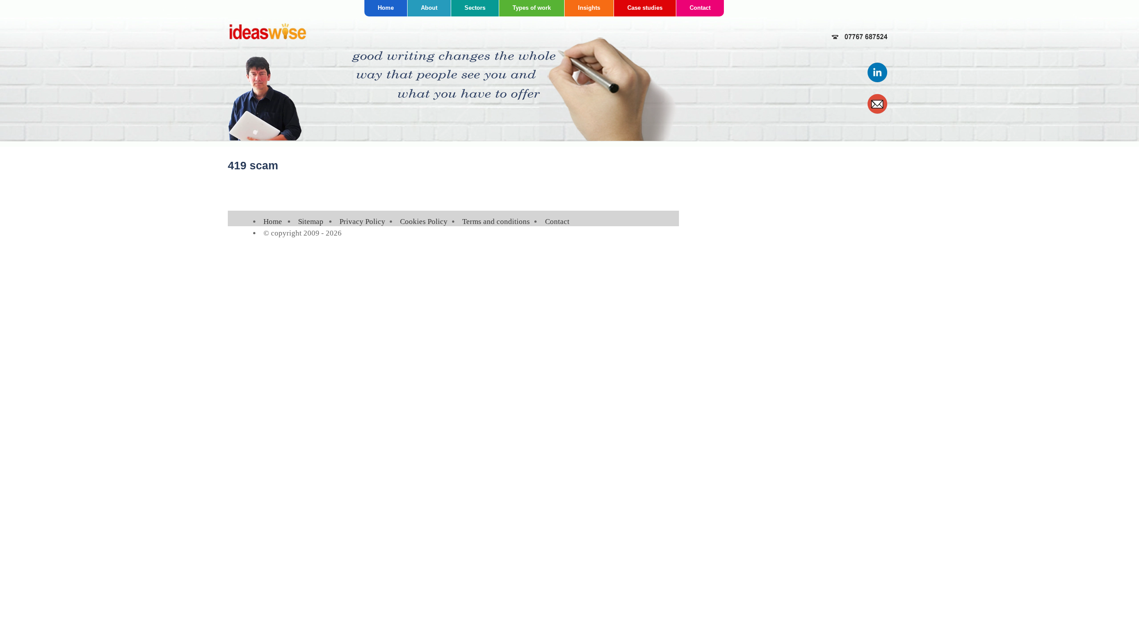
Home (386, 7)
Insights (589, 7)
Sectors (474, 7)
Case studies (644, 7)
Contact (700, 7)
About (429, 7)
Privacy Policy (362, 221)
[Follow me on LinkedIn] (878, 80)
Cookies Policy (424, 221)
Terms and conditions (496, 221)
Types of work (532, 7)
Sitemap (310, 221)
